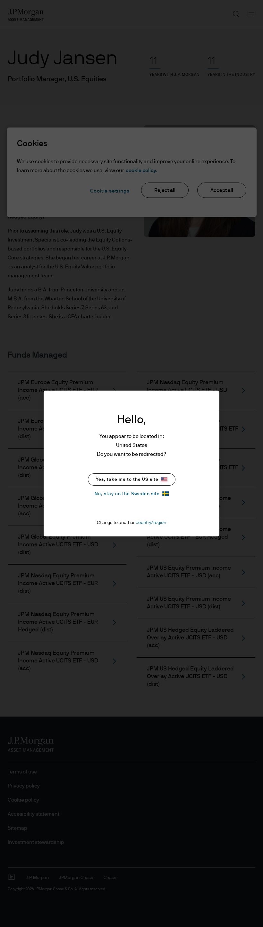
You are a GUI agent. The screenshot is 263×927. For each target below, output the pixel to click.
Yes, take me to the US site (127, 479)
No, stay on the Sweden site (127, 494)
